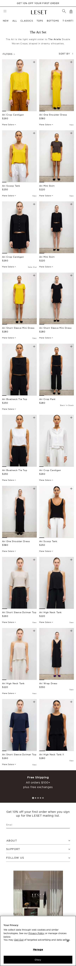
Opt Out (19, 939)
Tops (40, 20)
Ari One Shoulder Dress (53, 114)
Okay (38, 959)
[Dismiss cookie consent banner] (68, 941)
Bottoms (53, 20)
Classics (27, 20)
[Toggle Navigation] (5, 11)
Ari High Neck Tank (50, 612)
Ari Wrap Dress (48, 683)
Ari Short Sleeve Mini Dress (18, 328)
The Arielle (54, 39)
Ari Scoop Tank (11, 185)
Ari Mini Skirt (47, 185)
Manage (38, 949)
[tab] (33, 798)
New (6, 20)
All (14, 20)
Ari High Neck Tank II (51, 754)
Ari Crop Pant (47, 399)
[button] (64, 11)
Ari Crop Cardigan (13, 114)
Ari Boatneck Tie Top (14, 399)
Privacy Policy (36, 933)
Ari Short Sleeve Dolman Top (19, 612)
